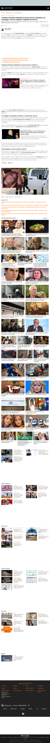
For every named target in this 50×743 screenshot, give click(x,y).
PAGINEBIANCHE (26, 737)
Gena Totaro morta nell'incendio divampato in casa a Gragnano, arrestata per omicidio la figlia (24, 205)
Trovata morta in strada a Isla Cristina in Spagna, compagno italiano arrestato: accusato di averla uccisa (23, 207)
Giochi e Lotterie (30, 688)
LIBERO (2, 737)
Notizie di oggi (5, 690)
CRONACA (15, 492)
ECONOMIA (40, 570)
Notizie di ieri (4, 692)
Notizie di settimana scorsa (6, 697)
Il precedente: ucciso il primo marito (11, 62)
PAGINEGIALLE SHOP (16, 737)
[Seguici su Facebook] (23, 714)
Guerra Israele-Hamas (41, 691)
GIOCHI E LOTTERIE (17, 626)
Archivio (30, 708)
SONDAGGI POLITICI (17, 577)
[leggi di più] (47, 29)
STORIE (15, 613)
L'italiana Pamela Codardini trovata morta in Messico (16, 58)
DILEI (35, 737)
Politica (15, 685)
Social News (41, 688)
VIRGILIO (5, 737)
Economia (40, 685)
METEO (15, 655)
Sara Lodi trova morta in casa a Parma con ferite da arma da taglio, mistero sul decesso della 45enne (24, 214)
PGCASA (21, 737)
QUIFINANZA (42, 737)
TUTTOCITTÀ (32, 737)
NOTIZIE (8, 8)
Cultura (3, 688)
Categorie (23, 708)
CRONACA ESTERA (11, 15)
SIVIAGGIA (38, 737)
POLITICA (15, 485)
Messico (10, 163)
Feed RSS (5, 708)
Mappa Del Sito (14, 708)
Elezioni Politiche (30, 690)
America (4, 163)
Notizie (8, 705)
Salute (15, 688)
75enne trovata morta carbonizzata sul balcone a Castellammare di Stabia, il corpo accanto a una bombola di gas (24, 211)
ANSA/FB (3, 193)
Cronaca (4, 685)
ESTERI (5, 15)
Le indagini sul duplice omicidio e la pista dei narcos (15, 60)
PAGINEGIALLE (9, 737)
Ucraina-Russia (17, 690)
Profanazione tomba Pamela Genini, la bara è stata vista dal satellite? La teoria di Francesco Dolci (23, 202)
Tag (37, 708)
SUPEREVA (25, 738)
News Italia (44, 708)
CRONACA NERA (41, 485)
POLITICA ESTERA (41, 492)
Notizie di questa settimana (5, 694)
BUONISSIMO (47, 737)
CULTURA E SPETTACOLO (18, 534)
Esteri (27, 685)
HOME (2, 15)
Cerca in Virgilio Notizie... (20, 705)
